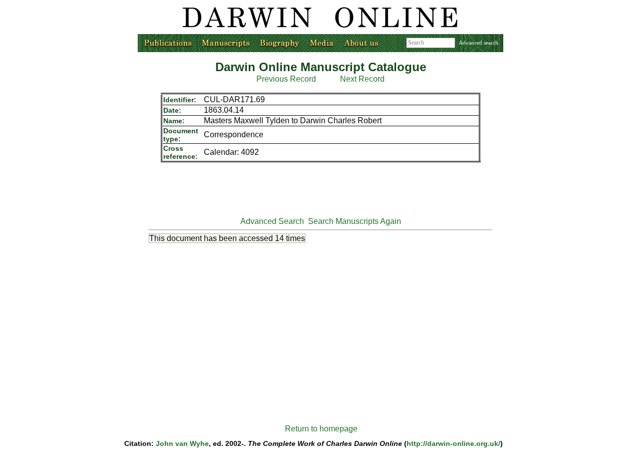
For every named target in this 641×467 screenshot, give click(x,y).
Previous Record (286, 79)
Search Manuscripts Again (354, 221)
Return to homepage (321, 428)
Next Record (362, 79)
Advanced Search (272, 221)
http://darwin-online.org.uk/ (453, 443)
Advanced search (478, 43)
